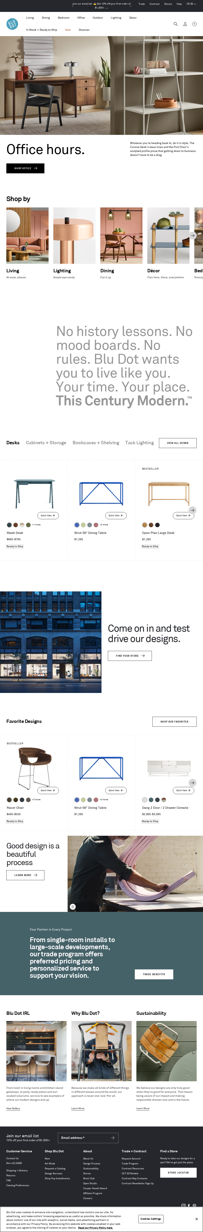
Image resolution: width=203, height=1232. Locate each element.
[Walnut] (15, 525)
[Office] (81, 18)
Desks (13, 443)
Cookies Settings (151, 1219)
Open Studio (90, 1183)
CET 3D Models (130, 1174)
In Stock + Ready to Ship (41, 30)
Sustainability (91, 1169)
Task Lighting (139, 443)
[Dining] (46, 18)
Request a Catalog (55, 1169)
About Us (88, 1159)
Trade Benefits (154, 974)
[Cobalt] (76, 525)
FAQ (8, 1180)
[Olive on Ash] (28, 525)
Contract (155, 4)
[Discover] (84, 30)
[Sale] (68, 30)
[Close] (196, 1219)
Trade (142, 4)
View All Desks (178, 443)
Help (179, 4)
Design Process (91, 1164)
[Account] (185, 24)
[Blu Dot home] (12, 24)
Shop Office (23, 168)
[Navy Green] (157, 799)
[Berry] (96, 525)
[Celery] (83, 525)
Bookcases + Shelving (96, 443)
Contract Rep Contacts (134, 1178)
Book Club (89, 1178)
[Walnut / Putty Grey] (163, 799)
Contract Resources (133, 1169)
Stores (168, 4)
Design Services (53, 1174)
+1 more (36, 525)
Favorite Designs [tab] (24, 721)
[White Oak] (144, 525)
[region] (101, 1219)
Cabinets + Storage (46, 443)
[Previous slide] (72, 6)
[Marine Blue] (151, 799)
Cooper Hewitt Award (95, 1188)
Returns (10, 1175)
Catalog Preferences (17, 1185)
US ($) (191, 4)
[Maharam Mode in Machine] (22, 799)
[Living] (30, 18)
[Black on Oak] (157, 525)
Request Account (131, 1159)
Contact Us (12, 1158)
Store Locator (178, 1173)
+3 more (104, 525)
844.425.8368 (14, 1163)
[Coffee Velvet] (9, 799)
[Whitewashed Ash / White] (22, 525)
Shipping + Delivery (17, 1171)
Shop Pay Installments (57, 1178)
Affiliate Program (92, 1193)
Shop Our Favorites (175, 722)
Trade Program (130, 1164)
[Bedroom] (63, 18)
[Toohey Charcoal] (28, 799)
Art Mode (50, 1164)
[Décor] (133, 18)
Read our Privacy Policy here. (95, 1228)
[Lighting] (116, 18)
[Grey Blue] (89, 525)
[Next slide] (130, 6)
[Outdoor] (98, 18)
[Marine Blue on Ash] (9, 525)
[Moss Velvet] (15, 799)
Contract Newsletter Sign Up (138, 1183)
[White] (144, 799)
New (47, 1159)
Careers (87, 1198)
